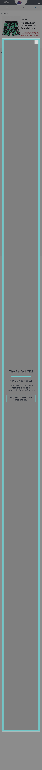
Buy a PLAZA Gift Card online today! (21, 398)
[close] (36, 42)
